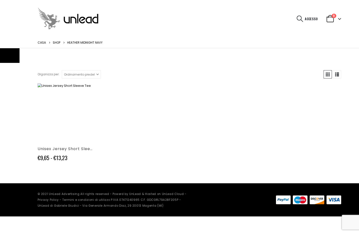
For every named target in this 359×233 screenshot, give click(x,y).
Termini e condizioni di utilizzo (86, 200)
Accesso (311, 18)
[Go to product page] (66, 111)
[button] (300, 19)
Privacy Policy (48, 200)
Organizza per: (48, 74)
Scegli (86, 91)
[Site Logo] (68, 18)
